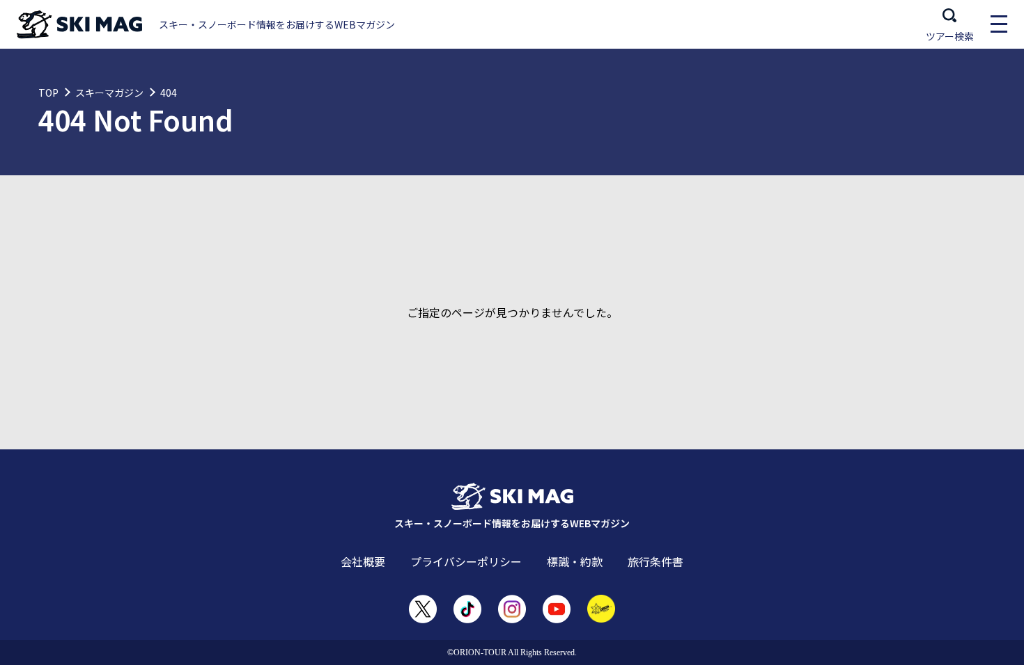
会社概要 (363, 561)
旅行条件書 (655, 561)
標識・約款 (575, 561)
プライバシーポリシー (466, 561)
